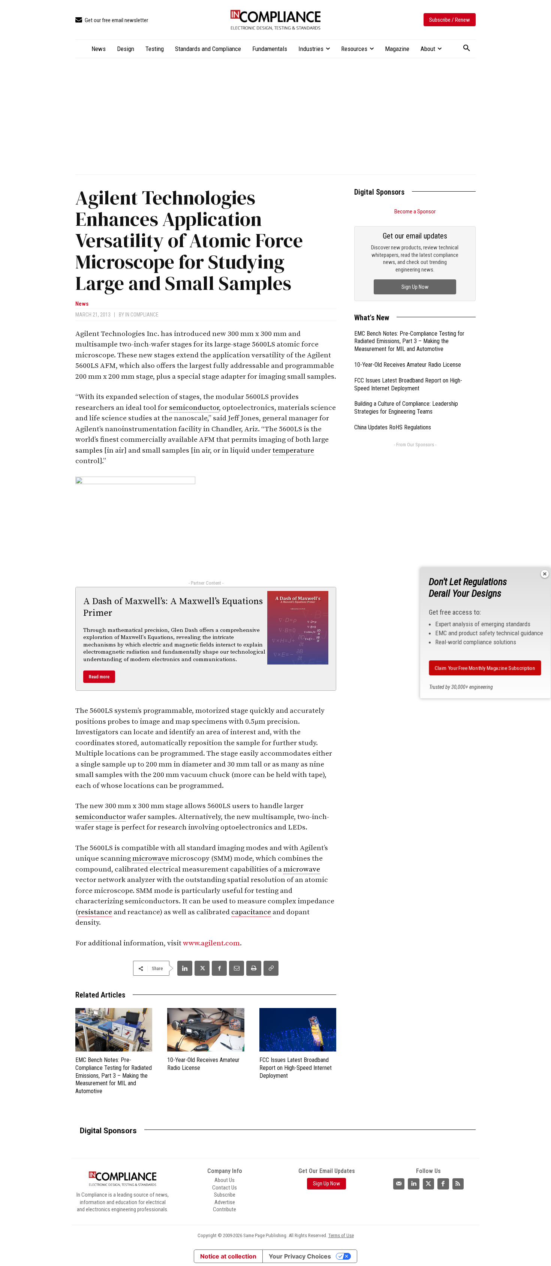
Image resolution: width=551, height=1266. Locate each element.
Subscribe (224, 1194)
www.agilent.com (211, 943)
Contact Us (224, 1187)
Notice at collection (228, 1256)
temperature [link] (293, 450)
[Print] (253, 968)
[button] (467, 48)
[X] (202, 968)
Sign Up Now (414, 287)
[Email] (236, 968)
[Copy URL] (271, 968)
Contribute (224, 1209)
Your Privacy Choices (300, 1256)
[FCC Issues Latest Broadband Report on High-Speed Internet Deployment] (297, 1029)
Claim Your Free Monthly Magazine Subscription (485, 668)
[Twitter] (428, 1183)
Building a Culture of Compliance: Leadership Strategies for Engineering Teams (406, 407)
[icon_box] (111, 20)
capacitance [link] (251, 912)
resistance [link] (95, 912)
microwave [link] (150, 858)
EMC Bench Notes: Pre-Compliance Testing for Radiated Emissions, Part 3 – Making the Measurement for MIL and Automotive (113, 1075)
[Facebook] (219, 968)
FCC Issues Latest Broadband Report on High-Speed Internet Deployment (295, 1067)
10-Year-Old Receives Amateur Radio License (407, 364)
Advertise (224, 1201)
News (81, 304)
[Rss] (458, 1183)
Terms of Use (341, 1235)
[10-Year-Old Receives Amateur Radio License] (205, 1029)
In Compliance (142, 315)
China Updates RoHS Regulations (392, 427)
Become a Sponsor (415, 211)
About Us (224, 1180)
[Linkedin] (184, 968)
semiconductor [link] (194, 408)
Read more (99, 677)
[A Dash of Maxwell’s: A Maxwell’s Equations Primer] (298, 627)
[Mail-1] (398, 1183)
